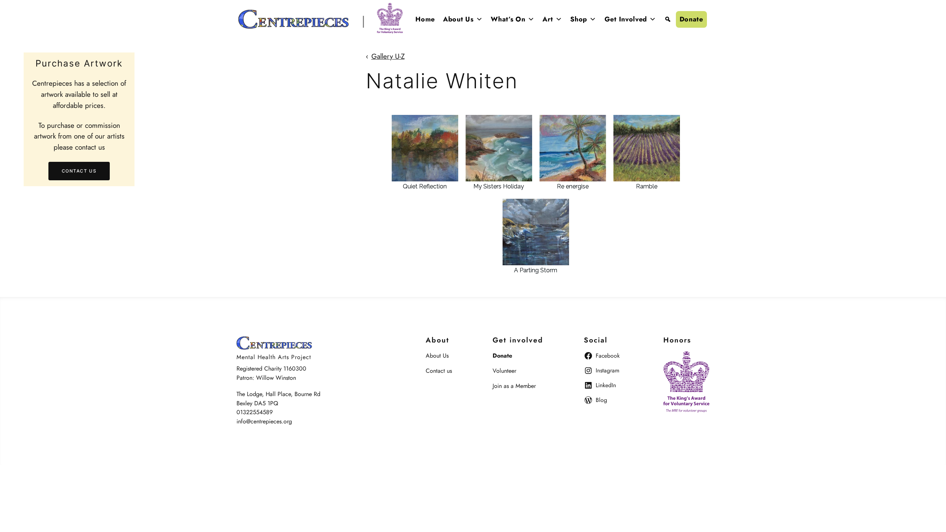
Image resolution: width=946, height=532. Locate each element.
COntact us (79, 171)
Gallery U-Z (388, 56)
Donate (691, 19)
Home (425, 19)
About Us (458, 19)
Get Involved (626, 19)
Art (547, 19)
